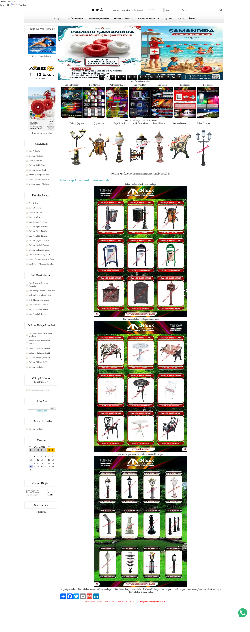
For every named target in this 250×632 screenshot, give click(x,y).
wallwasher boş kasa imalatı (40, 295)
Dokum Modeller (36, 156)
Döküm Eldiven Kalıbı (38, 362)
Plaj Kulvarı (34, 203)
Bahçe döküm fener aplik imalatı (39, 342)
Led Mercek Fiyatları (38, 222)
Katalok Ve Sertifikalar (148, 18)
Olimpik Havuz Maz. (123, 18)
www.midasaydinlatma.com (140, 174)
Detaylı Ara (41, 410)
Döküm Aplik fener (37, 165)
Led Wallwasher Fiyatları (39, 254)
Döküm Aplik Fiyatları (38, 226)
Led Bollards (34, 151)
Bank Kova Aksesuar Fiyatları (41, 264)
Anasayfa (57, 18)
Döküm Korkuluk (36, 367)
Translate (22, 5)
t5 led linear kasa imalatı (39, 300)
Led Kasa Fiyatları (36, 217)
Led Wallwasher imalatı (38, 305)
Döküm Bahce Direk (37, 170)
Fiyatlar (168, 18)
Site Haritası (41, 512)
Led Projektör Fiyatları (38, 236)
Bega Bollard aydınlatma (39, 348)
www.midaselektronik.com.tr (97, 601)
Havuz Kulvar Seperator (39, 179)
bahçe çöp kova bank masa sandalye (40, 334)
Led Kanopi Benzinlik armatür (42, 291)
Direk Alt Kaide (35, 212)
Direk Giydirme (35, 208)
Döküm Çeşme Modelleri (39, 184)
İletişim (192, 18)
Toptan (180, 18)
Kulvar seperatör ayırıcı (39, 390)
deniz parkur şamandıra (42, 133)
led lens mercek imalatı (38, 309)
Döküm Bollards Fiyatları (39, 250)
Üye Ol (116, 10)
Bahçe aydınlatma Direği (39, 353)
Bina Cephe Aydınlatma (39, 174)
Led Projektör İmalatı (38, 314)
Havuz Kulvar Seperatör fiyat (41, 259)
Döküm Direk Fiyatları (38, 231)
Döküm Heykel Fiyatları (39, 245)
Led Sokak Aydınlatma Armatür (38, 284)
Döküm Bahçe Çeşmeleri (39, 358)
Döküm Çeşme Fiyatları (39, 240)
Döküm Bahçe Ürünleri (98, 18)
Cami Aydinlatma (36, 160)
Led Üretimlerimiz (75, 18)
